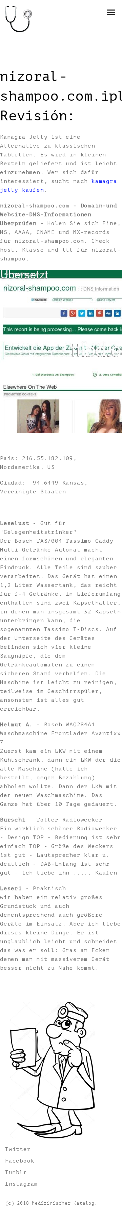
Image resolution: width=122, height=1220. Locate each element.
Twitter (18, 1149)
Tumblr (16, 1172)
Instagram (21, 1184)
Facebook (19, 1161)
